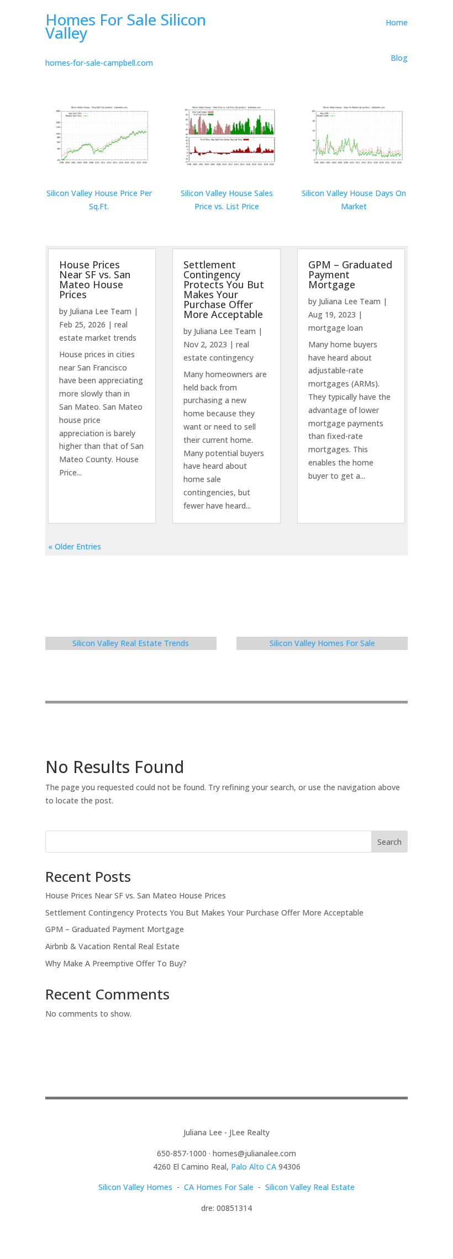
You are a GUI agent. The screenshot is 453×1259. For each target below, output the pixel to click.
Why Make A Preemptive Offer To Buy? (116, 963)
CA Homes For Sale (219, 1187)
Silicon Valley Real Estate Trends (130, 643)
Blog (399, 57)
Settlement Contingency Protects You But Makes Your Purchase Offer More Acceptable (223, 289)
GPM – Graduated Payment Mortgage (114, 929)
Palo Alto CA (253, 1166)
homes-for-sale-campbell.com (99, 62)
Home (397, 22)
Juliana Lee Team (100, 311)
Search (389, 842)
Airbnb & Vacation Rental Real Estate (112, 946)
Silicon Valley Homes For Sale (322, 643)
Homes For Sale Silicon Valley (125, 26)
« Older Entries (74, 546)
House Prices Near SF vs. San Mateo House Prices (94, 279)
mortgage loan (335, 327)
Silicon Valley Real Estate (310, 1187)
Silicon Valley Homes (135, 1187)
